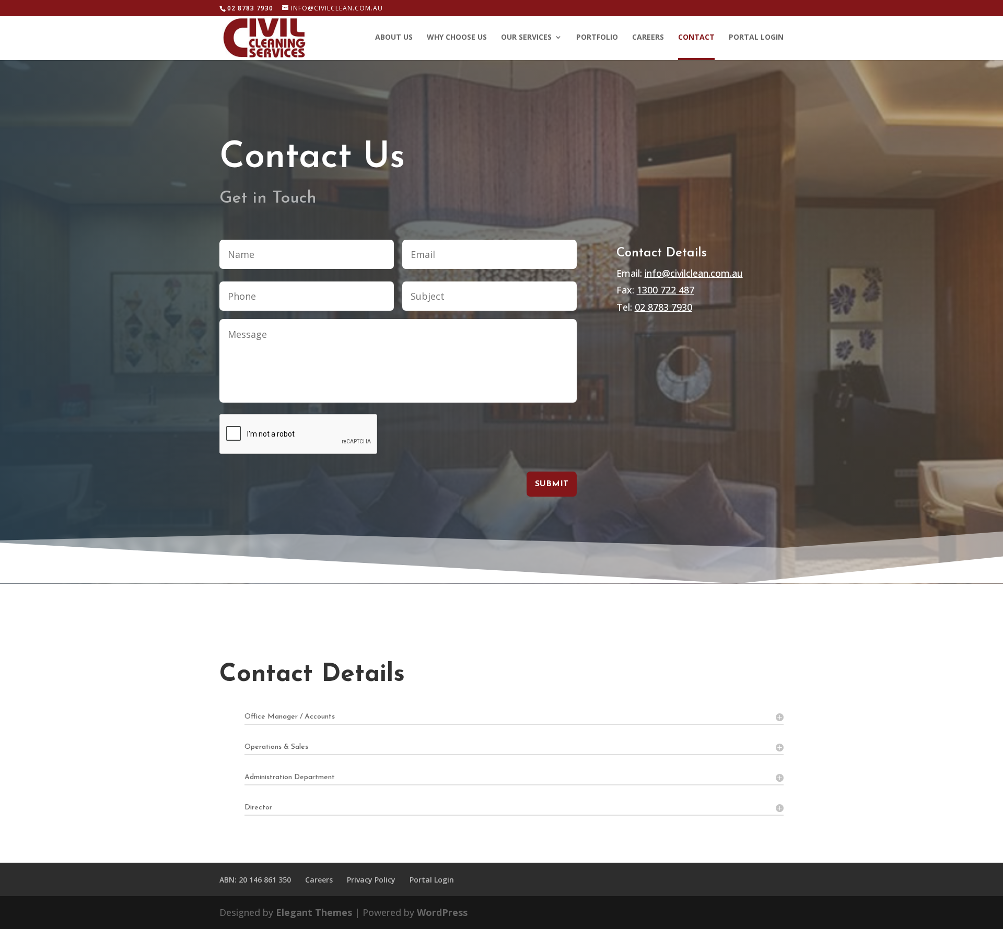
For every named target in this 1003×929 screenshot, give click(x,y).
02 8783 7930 (663, 307)
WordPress (442, 912)
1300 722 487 (665, 290)
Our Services (526, 37)
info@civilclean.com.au (694, 273)
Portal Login (756, 37)
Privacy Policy (371, 880)
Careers (648, 37)
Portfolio (597, 37)
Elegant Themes (314, 912)
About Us (394, 37)
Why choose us (457, 37)
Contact (696, 37)
